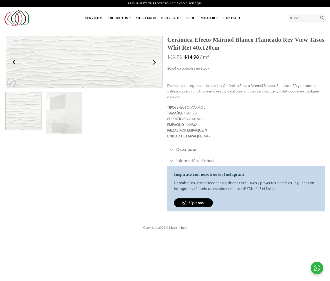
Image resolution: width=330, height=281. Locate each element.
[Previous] (14, 62)
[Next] (154, 62)
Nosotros (209, 18)
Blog (191, 18)
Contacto (232, 18)
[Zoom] (11, 83)
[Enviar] (322, 18)
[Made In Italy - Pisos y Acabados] (18, 18)
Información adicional (195, 160)
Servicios (94, 18)
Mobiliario (146, 18)
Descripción (186, 149)
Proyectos (171, 18)
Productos (118, 18)
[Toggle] (171, 150)
